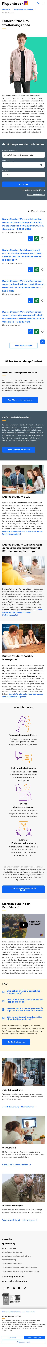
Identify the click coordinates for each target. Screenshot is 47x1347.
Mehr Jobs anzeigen (23, 345)
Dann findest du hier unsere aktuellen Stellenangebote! (22, 612)
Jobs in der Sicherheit (12, 1264)
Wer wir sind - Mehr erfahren (15, 1165)
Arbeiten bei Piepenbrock (14, 1281)
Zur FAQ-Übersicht (16, 1042)
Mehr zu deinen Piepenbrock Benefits (23, 889)
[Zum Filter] (42, 341)
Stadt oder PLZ (8, 161)
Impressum (30, 1312)
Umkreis (5, 170)
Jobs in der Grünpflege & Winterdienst (19, 1268)
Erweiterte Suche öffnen (33, 190)
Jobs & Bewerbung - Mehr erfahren (18, 1107)
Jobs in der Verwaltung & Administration (20, 1272)
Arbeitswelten (9, 1248)
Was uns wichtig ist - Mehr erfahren (18, 1220)
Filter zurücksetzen (36, 195)
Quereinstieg (8, 1244)
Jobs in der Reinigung (12, 1252)
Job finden (23, 184)
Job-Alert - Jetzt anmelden (20, 400)
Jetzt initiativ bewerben (19, 450)
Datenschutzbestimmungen (13, 1312)
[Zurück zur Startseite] (18, 3)
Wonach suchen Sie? (10, 151)
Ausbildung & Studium (13, 1276)
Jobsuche (7, 1239)
